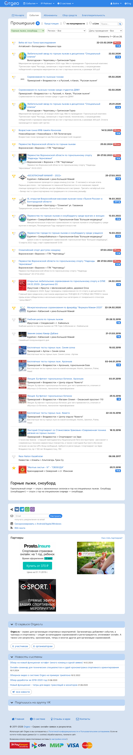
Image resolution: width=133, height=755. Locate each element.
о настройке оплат (58, 739)
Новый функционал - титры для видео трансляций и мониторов (43, 685)
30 (117, 57)
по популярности (75, 23)
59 (117, 133)
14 (117, 178)
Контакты (84, 719)
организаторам (43, 646)
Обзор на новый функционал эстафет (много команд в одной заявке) (46, 662)
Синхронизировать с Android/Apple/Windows (38, 523)
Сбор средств (69, 15)
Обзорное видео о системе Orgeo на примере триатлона (40, 675)
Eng (129, 3)
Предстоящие (51, 23)
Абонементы (50, 15)
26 (117, 219)
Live (118, 43)
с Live (96, 23)
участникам (20, 646)
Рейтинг (48, 3)
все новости (22, 691)
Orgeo (27, 726)
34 (117, 107)
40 (117, 264)
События (30, 3)
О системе (65, 3)
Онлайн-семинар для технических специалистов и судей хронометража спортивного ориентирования (64, 667)
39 (117, 158)
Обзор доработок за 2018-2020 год (28, 680)
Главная (19, 719)
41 (117, 46)
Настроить (55, 516)
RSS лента (20, 528)
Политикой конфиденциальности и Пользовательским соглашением (79, 731)
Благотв (93, 15)
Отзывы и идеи (61, 719)
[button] (116, 3)
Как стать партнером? (112, 538)
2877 (117, 202)
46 (117, 236)
